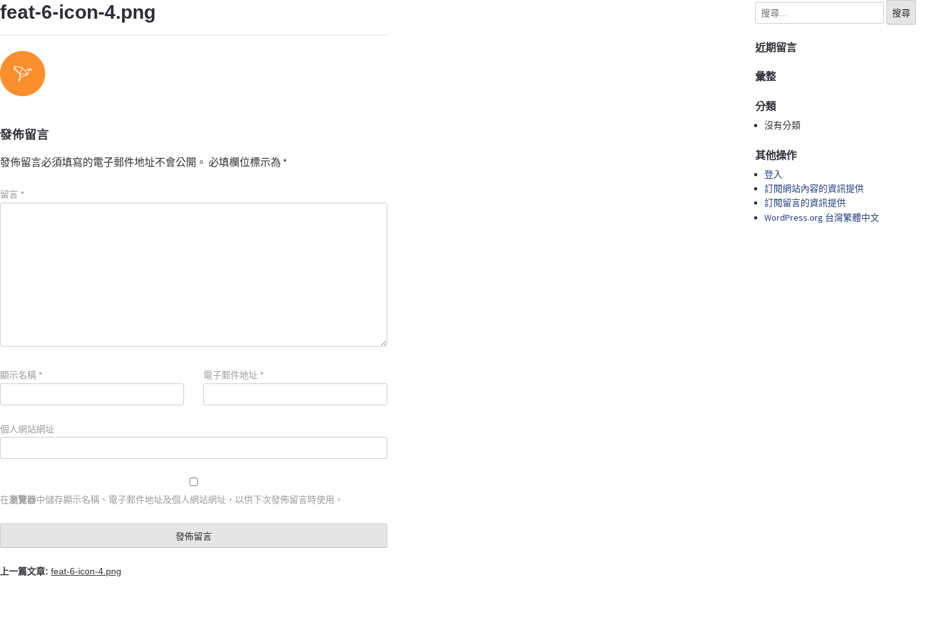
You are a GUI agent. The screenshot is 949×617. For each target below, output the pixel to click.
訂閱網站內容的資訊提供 (814, 188)
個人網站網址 (27, 429)
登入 (773, 174)
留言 (12, 194)
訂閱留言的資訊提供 (805, 202)
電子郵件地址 (233, 375)
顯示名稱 (21, 375)
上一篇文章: (60, 571)
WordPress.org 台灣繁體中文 (821, 217)
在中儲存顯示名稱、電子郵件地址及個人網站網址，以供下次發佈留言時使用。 (171, 499)
